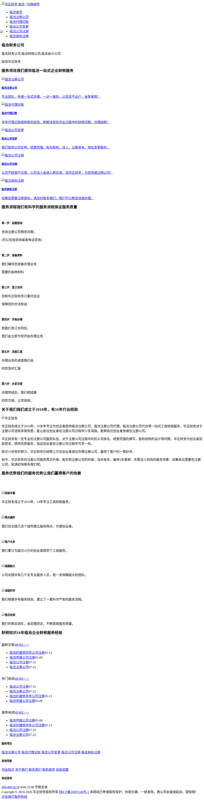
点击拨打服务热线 (14, 796)
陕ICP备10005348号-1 (74, 792)
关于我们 (21, 769)
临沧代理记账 (19, 21)
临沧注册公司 (19, 17)
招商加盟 (62, 769)
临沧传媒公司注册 (22, 657)
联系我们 (35, 769)
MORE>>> (21, 644)
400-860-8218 (11, 787)
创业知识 (8, 769)
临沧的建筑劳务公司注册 (27, 652)
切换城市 (33, 4)
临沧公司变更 (19, 26)
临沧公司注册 (19, 662)
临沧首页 (16, 12)
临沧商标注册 (19, 36)
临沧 (21, 4)
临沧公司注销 (19, 31)
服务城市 (48, 769)
